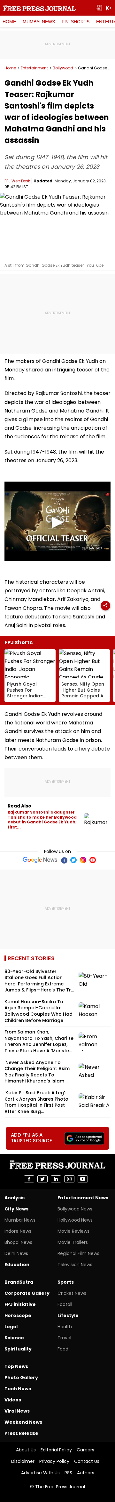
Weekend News (23, 1422)
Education (16, 1264)
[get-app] (108, 8)
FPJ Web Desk (17, 181)
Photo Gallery (21, 1377)
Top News (16, 1366)
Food (62, 1349)
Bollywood (63, 68)
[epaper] (99, 8)
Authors (85, 1473)
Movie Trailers (72, 1242)
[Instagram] (83, 860)
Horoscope (17, 1315)
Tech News (17, 1389)
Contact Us (86, 1461)
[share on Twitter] (42, 1178)
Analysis (14, 1198)
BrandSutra (18, 1282)
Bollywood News (74, 1209)
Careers (85, 1450)
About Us (26, 1450)
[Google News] (40, 860)
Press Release (21, 1433)
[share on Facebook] (29, 1178)
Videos (12, 1400)
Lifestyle (68, 1315)
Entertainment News (82, 1198)
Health (64, 1326)
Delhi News (16, 1253)
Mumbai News (39, 21)
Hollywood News (75, 1220)
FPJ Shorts (75, 21)
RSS (68, 1473)
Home (9, 21)
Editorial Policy (56, 1450)
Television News (74, 1264)
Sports (65, 1282)
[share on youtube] (83, 1178)
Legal (11, 1326)
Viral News (17, 1411)
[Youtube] (92, 860)
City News (16, 1209)
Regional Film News (78, 1253)
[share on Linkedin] (56, 1178)
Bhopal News (18, 1242)
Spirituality (18, 1349)
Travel (64, 1338)
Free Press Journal (39, 8)
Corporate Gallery (27, 1293)
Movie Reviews (73, 1231)
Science (14, 1338)
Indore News (17, 1231)
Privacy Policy (54, 1461)
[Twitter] (73, 860)
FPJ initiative (20, 1304)
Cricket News (71, 1293)
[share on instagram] (69, 1178)
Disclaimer (22, 1461)
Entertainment (34, 68)
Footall (64, 1304)
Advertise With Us (40, 1473)
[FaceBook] (64, 860)
